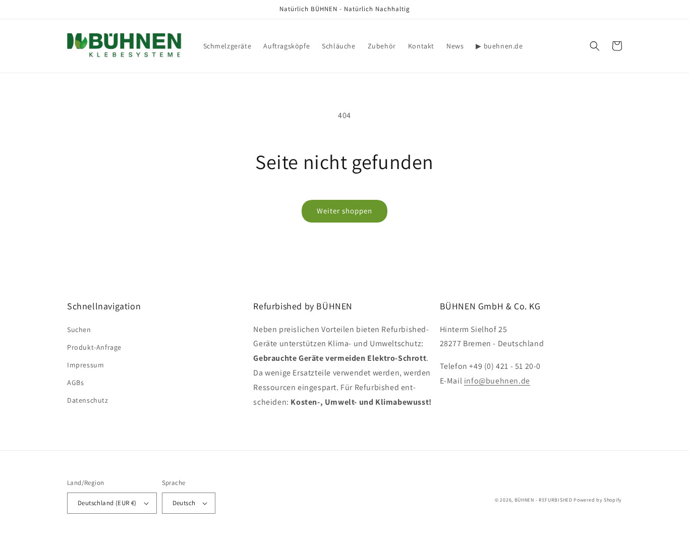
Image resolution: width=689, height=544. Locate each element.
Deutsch (184, 503)
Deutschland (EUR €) (107, 503)
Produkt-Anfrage (94, 347)
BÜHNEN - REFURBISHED (543, 500)
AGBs (75, 382)
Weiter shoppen (344, 210)
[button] (595, 46)
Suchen (79, 329)
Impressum (85, 364)
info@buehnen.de (497, 380)
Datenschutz (87, 400)
